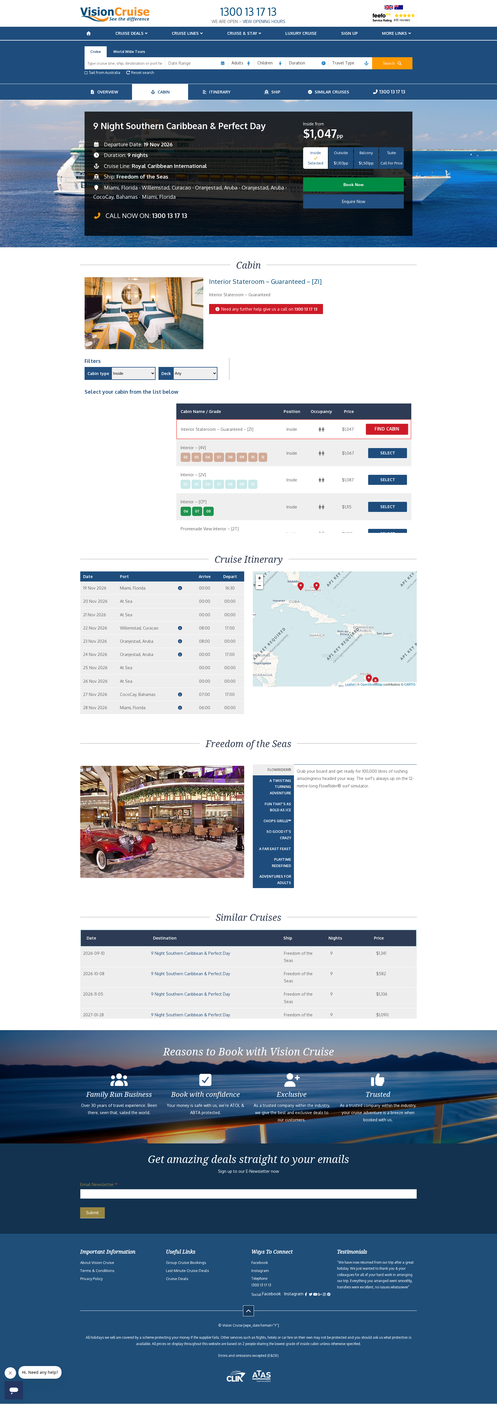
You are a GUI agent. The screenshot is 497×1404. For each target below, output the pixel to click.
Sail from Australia (104, 72)
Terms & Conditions (97, 1270)
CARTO (409, 684)
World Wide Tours (129, 51)
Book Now (353, 184)
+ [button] (259, 578)
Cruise (95, 51)
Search (390, 63)
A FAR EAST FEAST (275, 849)
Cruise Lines (185, 33)
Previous (91, 838)
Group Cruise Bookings (186, 1262)
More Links (394, 33)
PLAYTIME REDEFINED (281, 862)
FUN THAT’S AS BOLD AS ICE (278, 807)
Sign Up (349, 33)
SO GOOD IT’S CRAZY (278, 834)
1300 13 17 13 (248, 11)
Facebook (259, 1262)
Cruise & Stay (242, 33)
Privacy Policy (91, 1278)
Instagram (260, 1270)
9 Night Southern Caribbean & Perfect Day (190, 953)
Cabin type (98, 373)
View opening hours (264, 21)
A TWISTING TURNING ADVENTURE (280, 786)
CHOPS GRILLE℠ (277, 821)
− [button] (259, 585)
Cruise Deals (129, 33)
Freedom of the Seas (142, 176)
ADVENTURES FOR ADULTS (275, 879)
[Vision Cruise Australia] (114, 20)
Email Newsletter (98, 1184)
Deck (166, 373)
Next (236, 838)
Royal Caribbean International (169, 166)
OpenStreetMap (371, 684)
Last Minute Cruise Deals (187, 1270)
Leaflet (350, 684)
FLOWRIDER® (279, 770)
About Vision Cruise (97, 1262)
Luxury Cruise (301, 33)
